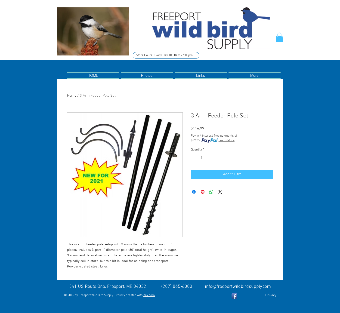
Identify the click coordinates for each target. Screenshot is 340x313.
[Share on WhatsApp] (211, 192)
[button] (279, 37)
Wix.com (149, 295)
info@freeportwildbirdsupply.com (238, 286)
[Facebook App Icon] (234, 296)
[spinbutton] (201, 158)
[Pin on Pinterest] (202, 192)
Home (71, 95)
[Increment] (208, 158)
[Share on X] (220, 192)
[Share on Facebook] (194, 192)
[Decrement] (194, 158)
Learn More (227, 140)
